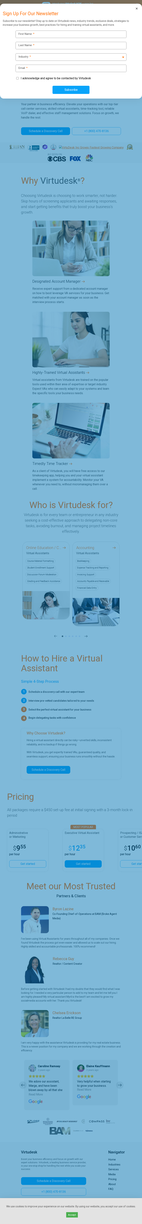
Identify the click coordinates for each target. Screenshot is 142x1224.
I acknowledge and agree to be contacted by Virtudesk (56, 78)
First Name (26, 34)
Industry (24, 56)
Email (23, 68)
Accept (72, 1214)
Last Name (26, 45)
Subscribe (71, 90)
